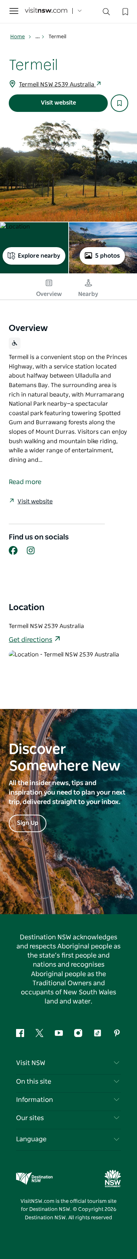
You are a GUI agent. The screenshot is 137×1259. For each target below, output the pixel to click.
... (38, 36)
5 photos (107, 256)
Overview (49, 294)
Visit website (58, 103)
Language (31, 1139)
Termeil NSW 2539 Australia (57, 84)
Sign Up (27, 823)
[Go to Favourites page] (124, 11)
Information (34, 1100)
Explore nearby (39, 256)
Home (17, 36)
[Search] (106, 13)
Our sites (30, 1118)
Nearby (88, 294)
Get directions (30, 640)
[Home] (46, 11)
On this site (33, 1082)
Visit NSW (30, 1063)
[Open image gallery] (68, 170)
